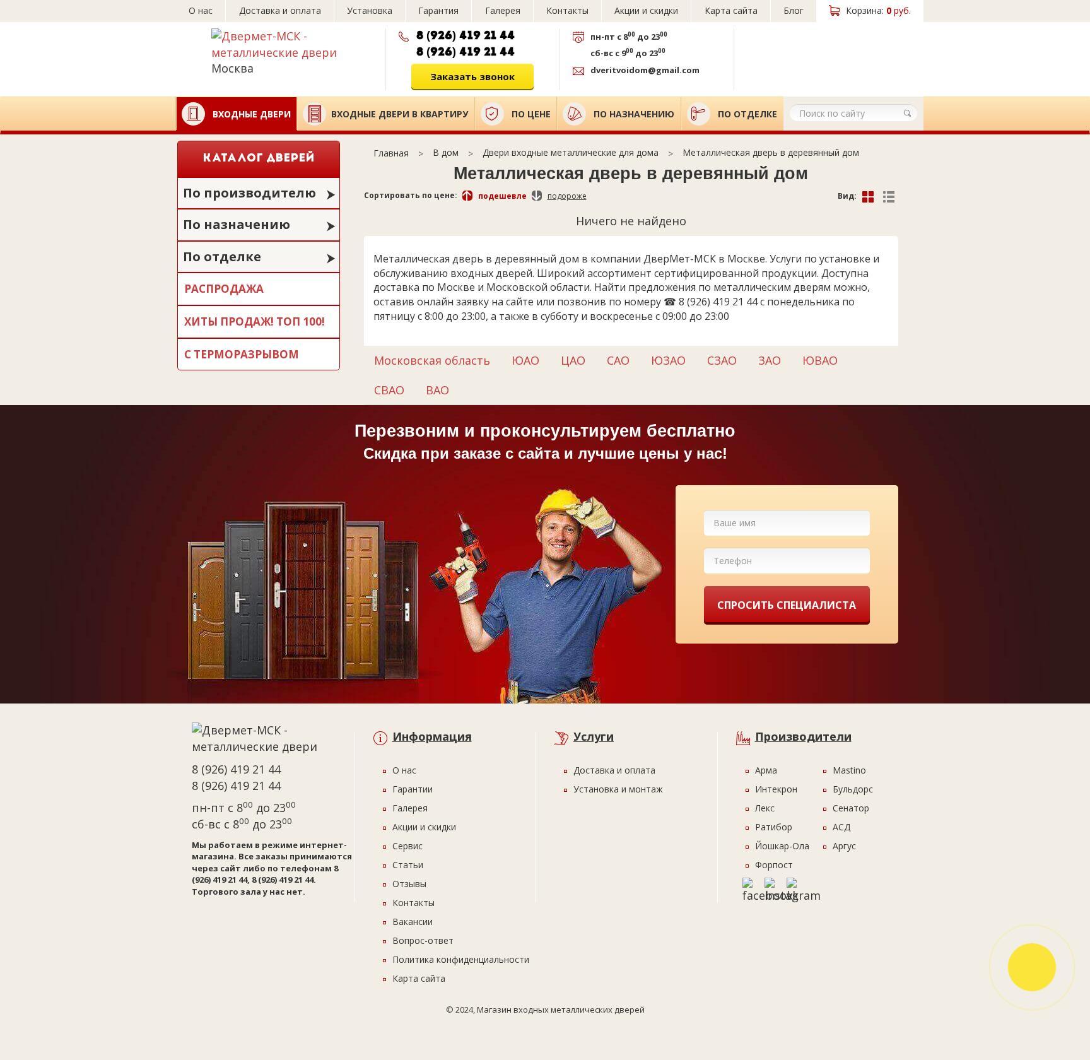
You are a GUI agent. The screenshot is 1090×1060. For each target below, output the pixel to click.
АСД (841, 827)
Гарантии (412, 789)
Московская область (432, 360)
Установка (369, 10)
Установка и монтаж (618, 789)
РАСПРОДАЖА (224, 288)
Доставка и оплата (280, 10)
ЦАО (573, 360)
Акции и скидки (646, 10)
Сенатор (851, 808)
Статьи (407, 865)
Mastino (849, 770)
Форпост (774, 865)
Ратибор (773, 827)
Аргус (844, 846)
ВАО (437, 390)
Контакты (567, 10)
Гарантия (438, 10)
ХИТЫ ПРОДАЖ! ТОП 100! (254, 321)
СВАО (389, 390)
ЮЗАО (668, 360)
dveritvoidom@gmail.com (645, 70)
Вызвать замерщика (822, 54)
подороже (567, 196)
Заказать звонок (472, 76)
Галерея (502, 10)
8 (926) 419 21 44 (465, 36)
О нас (201, 10)
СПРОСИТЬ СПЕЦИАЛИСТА (786, 605)
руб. (878, 10)
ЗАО (769, 360)
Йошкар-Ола (782, 846)
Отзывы (409, 884)
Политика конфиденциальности (460, 959)
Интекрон (776, 789)
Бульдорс (853, 789)
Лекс (765, 808)
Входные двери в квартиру (399, 114)
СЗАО (722, 360)
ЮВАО (820, 360)
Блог (793, 10)
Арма (766, 770)
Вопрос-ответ (423, 940)
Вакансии (412, 922)
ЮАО (525, 360)
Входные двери (250, 114)
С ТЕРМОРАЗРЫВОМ (241, 354)
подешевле (502, 196)
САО (618, 360)
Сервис (407, 846)
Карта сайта (731, 10)
